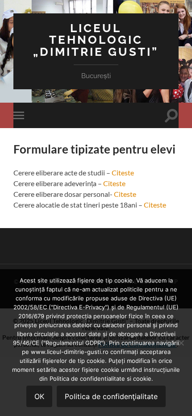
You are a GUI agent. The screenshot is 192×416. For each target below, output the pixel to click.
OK (39, 396)
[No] (180, 342)
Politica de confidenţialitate (111, 396)
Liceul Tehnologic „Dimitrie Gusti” (96, 39)
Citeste (123, 172)
